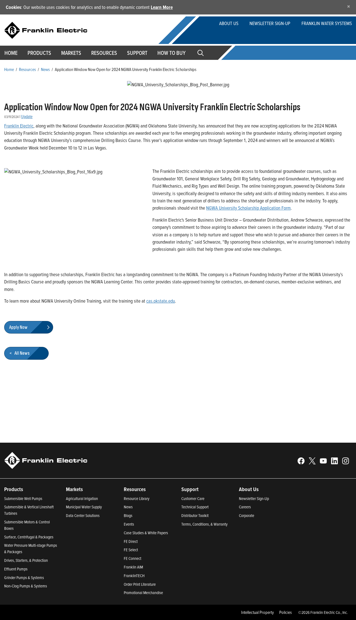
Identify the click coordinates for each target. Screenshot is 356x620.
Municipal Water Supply (84, 507)
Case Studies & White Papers (146, 533)
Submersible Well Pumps (23, 498)
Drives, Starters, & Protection (26, 560)
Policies (285, 612)
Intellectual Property (257, 612)
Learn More (162, 7)
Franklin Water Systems (326, 23)
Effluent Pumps (16, 569)
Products (13, 489)
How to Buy (171, 53)
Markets (71, 53)
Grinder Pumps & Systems (24, 577)
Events (129, 524)
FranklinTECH (134, 576)
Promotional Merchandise (143, 593)
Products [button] (39, 53)
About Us (228, 23)
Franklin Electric (18, 125)
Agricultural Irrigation (82, 498)
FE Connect (132, 558)
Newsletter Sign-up (269, 23)
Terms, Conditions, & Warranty (204, 524)
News (45, 69)
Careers (245, 507)
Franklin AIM (133, 567)
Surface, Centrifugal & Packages (28, 537)
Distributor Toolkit (195, 515)
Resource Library (136, 498)
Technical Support (195, 507)
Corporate (246, 515)
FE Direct (131, 541)
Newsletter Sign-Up (254, 498)
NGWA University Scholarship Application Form (248, 207)
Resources (104, 53)
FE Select (131, 550)
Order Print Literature (140, 584)
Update (27, 116)
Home (9, 69)
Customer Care (192, 498)
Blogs (128, 515)
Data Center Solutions (83, 515)
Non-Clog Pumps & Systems (25, 586)
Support (137, 53)
